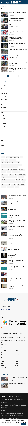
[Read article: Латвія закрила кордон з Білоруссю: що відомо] (4, 32)
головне (4, 172)
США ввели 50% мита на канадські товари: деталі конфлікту (16, 273)
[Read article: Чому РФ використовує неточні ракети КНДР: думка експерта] (4, 197)
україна (22, 184)
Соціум (3, 132)
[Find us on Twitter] (4, 309)
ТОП (2, 143)
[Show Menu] (1, 2)
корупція (4, 177)
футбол (17, 186)
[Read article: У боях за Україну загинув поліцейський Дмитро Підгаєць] (4, 255)
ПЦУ (21, 157)
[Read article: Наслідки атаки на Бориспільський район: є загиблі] (4, 268)
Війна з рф (4, 93)
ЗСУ (11, 157)
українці (4, 186)
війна (16, 167)
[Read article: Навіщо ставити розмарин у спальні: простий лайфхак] (4, 222)
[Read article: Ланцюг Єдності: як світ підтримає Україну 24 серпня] (4, 262)
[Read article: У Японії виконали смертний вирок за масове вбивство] (4, 286)
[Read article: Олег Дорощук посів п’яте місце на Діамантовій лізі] (4, 209)
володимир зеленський (7, 167)
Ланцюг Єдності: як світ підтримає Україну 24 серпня (16, 261)
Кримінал (4, 107)
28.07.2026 (12, 40)
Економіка (4, 99)
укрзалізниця (10, 186)
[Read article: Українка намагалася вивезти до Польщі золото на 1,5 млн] (4, 63)
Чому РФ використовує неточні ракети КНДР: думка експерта (17, 196)
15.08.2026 (12, 15)
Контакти (9, 396)
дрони (9, 172)
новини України (5, 179)
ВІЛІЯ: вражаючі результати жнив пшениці (11, 340)
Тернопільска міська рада (8, 162)
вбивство (19, 164)
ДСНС (3, 157)
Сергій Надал (12, 159)
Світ (2, 129)
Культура (3, 110)
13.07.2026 (12, 59)
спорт (8, 184)
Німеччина (16, 157)
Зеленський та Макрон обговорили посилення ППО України (16, 214)
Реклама (3, 396)
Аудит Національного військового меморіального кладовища (16, 227)
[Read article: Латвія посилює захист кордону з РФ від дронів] (4, 45)
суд (18, 184)
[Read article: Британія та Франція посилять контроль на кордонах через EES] (4, 57)
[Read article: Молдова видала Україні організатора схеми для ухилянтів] (4, 14)
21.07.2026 (12, 46)
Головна (2, 6)
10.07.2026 (12, 65)
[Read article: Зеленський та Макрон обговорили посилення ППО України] (4, 215)
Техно (2, 140)
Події (2, 121)
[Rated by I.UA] (4, 316)
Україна (3, 145)
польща (23, 179)
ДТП (7, 157)
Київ (2, 104)
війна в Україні (5, 169)
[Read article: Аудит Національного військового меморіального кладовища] (4, 228)
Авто (2, 88)
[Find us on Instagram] (6, 309)
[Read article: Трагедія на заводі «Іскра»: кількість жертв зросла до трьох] (4, 203)
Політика (3, 123)
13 (16, 76)
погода (18, 179)
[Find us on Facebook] (1, 309)
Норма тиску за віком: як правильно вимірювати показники (16, 248)
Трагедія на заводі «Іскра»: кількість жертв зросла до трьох (16, 202)
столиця (13, 184)
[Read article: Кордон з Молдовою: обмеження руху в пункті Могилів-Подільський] (4, 51)
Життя (3, 102)
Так (23, 424)
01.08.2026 (12, 34)
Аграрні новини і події (8, 328)
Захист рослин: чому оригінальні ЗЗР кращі (11, 337)
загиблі (18, 172)
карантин (11, 174)
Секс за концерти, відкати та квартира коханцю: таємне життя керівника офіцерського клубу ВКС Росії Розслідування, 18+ (17, 235)
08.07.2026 (12, 71)
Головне (3, 96)
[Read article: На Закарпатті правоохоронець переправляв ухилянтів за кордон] (4, 39)
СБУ (3, 159)
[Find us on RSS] (20, 396)
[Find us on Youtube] (9, 309)
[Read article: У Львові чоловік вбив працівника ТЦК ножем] (4, 280)
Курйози (3, 112)
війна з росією (14, 169)
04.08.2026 (12, 28)
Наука (2, 115)
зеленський (4, 174)
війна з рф (21, 169)
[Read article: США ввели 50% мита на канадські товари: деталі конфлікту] (4, 274)
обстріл (13, 179)
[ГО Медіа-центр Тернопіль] (14, 321)
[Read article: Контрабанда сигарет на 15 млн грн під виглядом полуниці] (4, 70)
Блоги (3, 91)
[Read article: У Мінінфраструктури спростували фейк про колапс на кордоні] (4, 20)
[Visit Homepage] (12, 2)
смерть (3, 184)
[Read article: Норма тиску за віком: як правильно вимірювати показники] (4, 249)
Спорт (3, 134)
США (6, 159)
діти (13, 172)
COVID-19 (3, 85)
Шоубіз (3, 148)
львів (15, 177)
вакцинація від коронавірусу (8, 164)
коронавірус (22, 174)
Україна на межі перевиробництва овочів (11, 330)
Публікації (4, 126)
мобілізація (21, 177)
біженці (18, 162)
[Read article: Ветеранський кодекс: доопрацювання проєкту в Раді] (4, 243)
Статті (3, 137)
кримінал (10, 177)
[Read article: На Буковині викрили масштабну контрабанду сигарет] (4, 26)
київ (16, 174)
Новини (3, 118)
